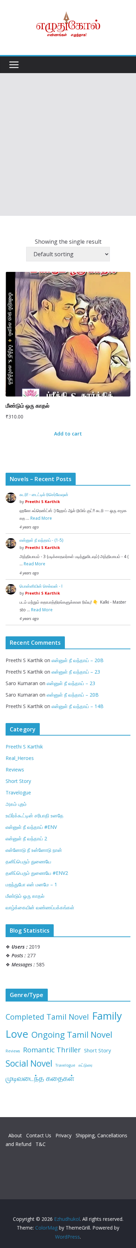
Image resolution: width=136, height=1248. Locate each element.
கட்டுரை (85, 1065)
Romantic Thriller (52, 1049)
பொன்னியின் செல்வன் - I (41, 586)
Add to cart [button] (68, 433)
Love (17, 1034)
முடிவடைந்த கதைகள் (40, 1078)
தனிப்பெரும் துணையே (28, 861)
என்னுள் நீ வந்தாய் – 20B (78, 660)
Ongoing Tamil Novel (71, 1034)
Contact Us (39, 1135)
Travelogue (18, 792)
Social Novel (29, 1063)
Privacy (64, 1135)
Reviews (15, 769)
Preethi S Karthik (42, 501)
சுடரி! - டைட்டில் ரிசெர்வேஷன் (44, 494)
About (15, 1135)
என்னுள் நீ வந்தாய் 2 (26, 838)
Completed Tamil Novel (47, 1017)
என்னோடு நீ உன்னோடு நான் (34, 850)
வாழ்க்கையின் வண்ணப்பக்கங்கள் (40, 907)
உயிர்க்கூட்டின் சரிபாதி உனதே (34, 815)
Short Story (18, 781)
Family (107, 1015)
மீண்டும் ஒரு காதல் (25, 896)
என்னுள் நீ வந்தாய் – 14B (78, 706)
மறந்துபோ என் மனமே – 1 (31, 884)
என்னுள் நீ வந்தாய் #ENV (31, 827)
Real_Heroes (20, 758)
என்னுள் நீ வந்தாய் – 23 (76, 671)
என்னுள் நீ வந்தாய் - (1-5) (41, 540)
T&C (41, 1144)
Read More (41, 518)
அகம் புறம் (16, 804)
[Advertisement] (68, 144)
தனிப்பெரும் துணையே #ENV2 (37, 873)
